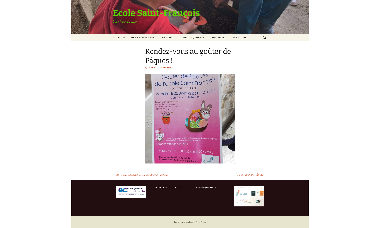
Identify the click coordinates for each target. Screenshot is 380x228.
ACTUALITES (119, 37)
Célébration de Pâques (252, 174)
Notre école (167, 37)
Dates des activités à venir (143, 37)
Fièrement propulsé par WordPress (190, 222)
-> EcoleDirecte (218, 37)
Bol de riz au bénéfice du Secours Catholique (140, 174)
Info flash (167, 67)
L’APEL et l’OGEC (239, 37)
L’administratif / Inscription (191, 37)
